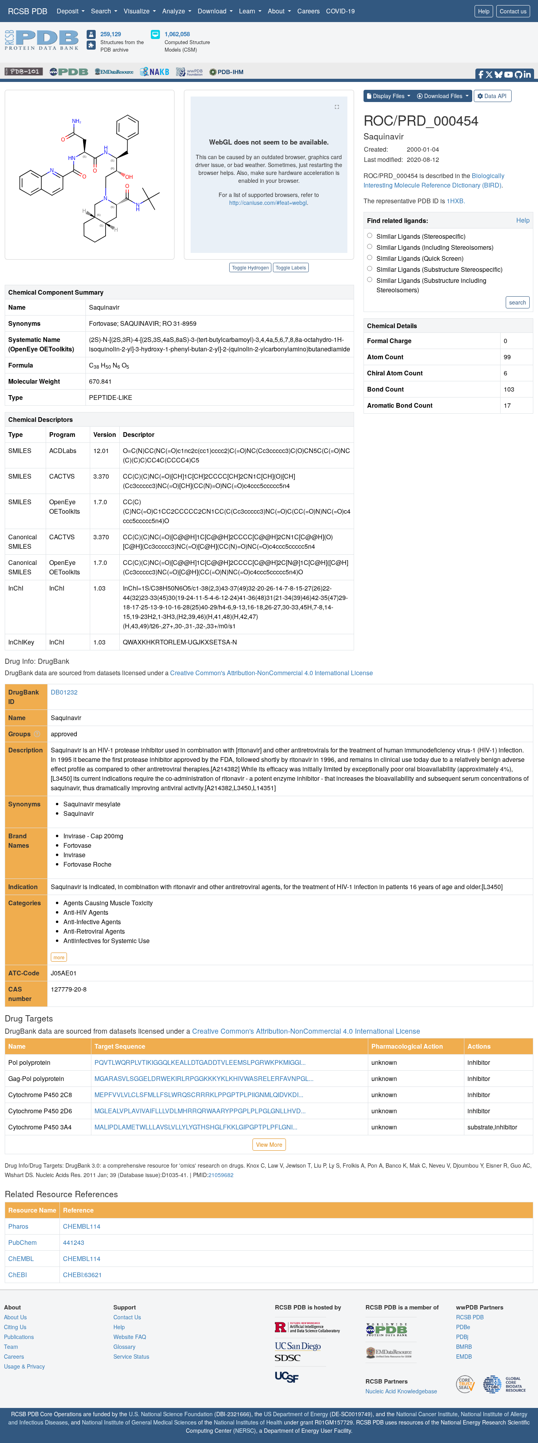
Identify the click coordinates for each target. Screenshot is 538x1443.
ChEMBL (21, 1258)
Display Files (388, 96)
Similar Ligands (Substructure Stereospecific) (440, 269)
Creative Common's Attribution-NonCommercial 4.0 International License (271, 672)
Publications (19, 1337)
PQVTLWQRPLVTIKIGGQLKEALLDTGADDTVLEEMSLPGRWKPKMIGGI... (200, 1062)
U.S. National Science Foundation (171, 1414)
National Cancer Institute (427, 1414)
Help (484, 11)
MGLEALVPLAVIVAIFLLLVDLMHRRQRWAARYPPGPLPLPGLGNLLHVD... (200, 1110)
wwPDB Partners (479, 1307)
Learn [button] (248, 10)
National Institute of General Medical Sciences (139, 1422)
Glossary (124, 1346)
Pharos (18, 1226)
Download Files (443, 96)
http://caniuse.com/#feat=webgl (268, 202)
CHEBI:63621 (82, 1274)
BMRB (464, 1346)
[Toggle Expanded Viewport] (337, 106)
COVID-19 (340, 10)
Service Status (131, 1356)
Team (11, 1346)
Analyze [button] (174, 10)
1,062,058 (177, 34)
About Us (15, 1317)
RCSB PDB (27, 11)
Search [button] (102, 10)
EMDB (464, 1356)
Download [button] (213, 10)
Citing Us (15, 1327)
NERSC (244, 1430)
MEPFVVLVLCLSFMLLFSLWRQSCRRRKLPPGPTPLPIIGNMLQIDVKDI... (199, 1094)
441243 (73, 1242)
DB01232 (64, 691)
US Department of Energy (296, 1414)
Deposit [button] (68, 10)
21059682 (221, 1175)
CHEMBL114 (81, 1226)
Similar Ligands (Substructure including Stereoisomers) (431, 285)
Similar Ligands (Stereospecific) (421, 236)
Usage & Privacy (24, 1366)
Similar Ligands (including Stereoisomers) (435, 247)
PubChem (22, 1242)
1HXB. (456, 200)
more (59, 957)
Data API (495, 96)
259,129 (110, 34)
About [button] (277, 10)
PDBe (463, 1327)
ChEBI (17, 1274)
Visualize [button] (137, 10)
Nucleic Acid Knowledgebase (401, 1391)
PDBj (462, 1337)
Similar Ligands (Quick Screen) (420, 258)
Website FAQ (129, 1337)
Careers (308, 10)
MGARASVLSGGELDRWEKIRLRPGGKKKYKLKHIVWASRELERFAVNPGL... (204, 1078)
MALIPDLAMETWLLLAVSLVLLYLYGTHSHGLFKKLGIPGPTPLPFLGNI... (196, 1126)
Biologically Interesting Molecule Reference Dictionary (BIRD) (434, 180)
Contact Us (127, 1317)
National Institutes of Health (248, 1422)
